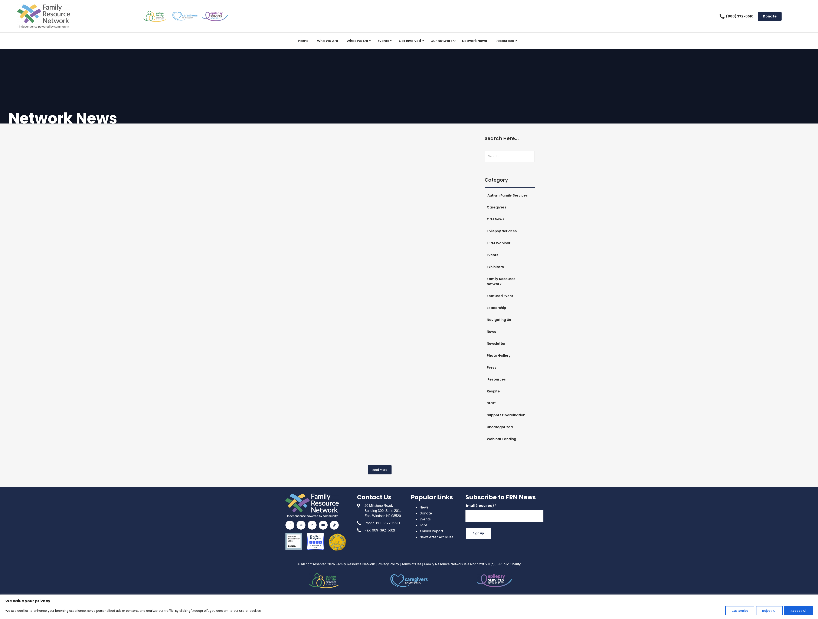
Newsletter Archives (436, 537)
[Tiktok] (334, 525)
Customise (740, 611)
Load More (379, 470)
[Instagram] (301, 525)
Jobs (423, 525)
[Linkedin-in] (312, 525)
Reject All (769, 611)
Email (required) (481, 505)
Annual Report (431, 531)
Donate (425, 513)
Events (425, 519)
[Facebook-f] (289, 525)
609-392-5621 (383, 530)
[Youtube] (323, 525)
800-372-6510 (388, 523)
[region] (409, 607)
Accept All (798, 611)
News (423, 507)
